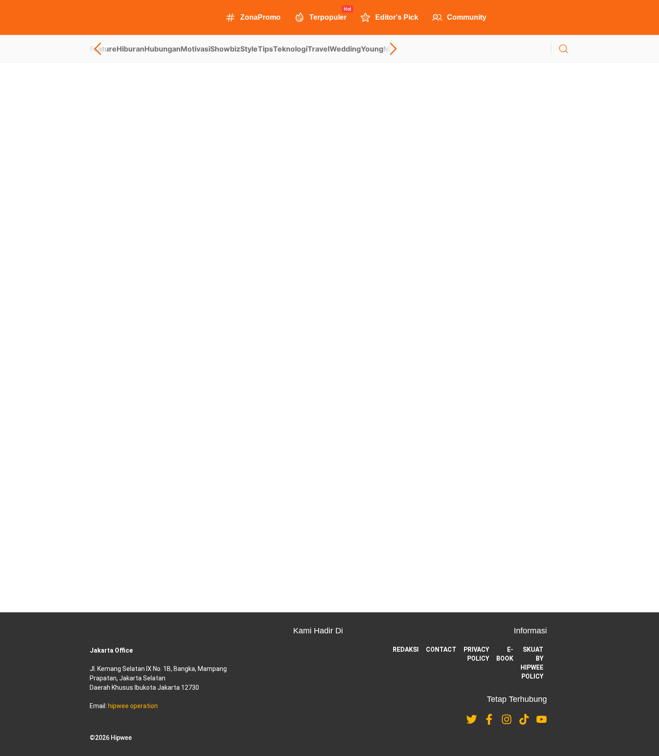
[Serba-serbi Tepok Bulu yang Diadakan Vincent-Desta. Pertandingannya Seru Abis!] (329, 229)
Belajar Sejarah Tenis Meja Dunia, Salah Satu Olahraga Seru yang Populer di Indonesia (226, 377)
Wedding (345, 48)
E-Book (504, 654)
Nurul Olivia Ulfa (110, 187)
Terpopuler (328, 16)
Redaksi (406, 649)
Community (466, 17)
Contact (441, 649)
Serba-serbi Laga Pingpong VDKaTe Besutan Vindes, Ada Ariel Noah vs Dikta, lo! (217, 154)
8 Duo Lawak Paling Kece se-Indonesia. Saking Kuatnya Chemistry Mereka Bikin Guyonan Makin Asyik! (302, 509)
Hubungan (162, 48)
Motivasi (195, 48)
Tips (265, 48)
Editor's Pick (396, 17)
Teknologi (290, 48)
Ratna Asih (104, 298)
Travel (319, 48)
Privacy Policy (476, 654)
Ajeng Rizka (220, 527)
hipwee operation (133, 705)
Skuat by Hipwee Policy (531, 663)
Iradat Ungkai (222, 456)
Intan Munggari (109, 409)
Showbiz (225, 48)
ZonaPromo (260, 17)
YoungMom (381, 48)
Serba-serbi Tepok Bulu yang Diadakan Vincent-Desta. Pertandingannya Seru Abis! (221, 266)
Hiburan (130, 48)
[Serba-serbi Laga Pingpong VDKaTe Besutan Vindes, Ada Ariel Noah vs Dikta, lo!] (329, 118)
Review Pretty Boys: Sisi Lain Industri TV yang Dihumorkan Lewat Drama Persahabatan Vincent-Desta (301, 438)
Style (249, 48)
